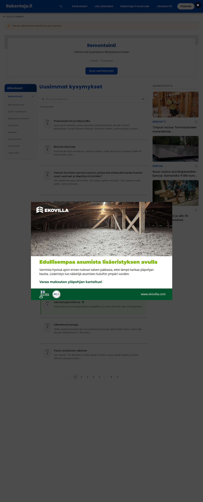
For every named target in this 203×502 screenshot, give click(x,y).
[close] (198, 5)
